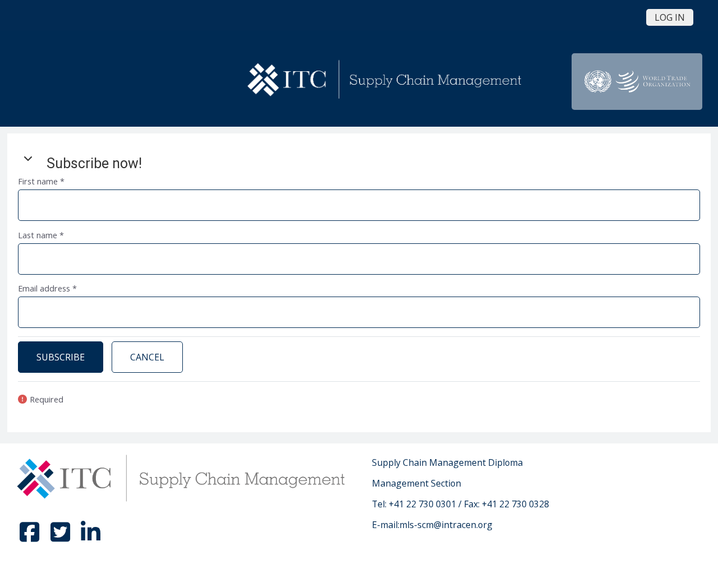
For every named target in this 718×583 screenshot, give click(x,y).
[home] (386, 80)
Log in (670, 17)
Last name (41, 235)
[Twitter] (61, 537)
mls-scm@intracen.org (446, 525)
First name (41, 181)
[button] (28, 158)
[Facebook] (31, 537)
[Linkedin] (90, 537)
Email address (47, 288)
